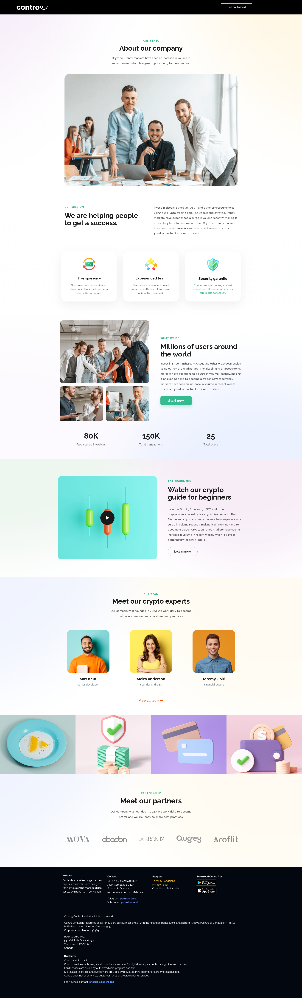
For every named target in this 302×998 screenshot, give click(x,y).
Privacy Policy (160, 884)
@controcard (128, 898)
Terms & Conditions (163, 880)
